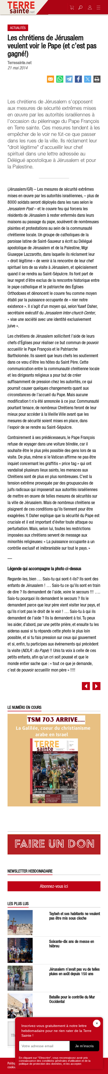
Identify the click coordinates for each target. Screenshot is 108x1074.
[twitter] (87, 81)
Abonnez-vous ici (54, 886)
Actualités (18, 28)
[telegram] (69, 81)
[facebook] (78, 81)
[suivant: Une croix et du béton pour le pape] (96, 686)
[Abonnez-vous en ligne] (70, 7)
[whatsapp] (59, 81)
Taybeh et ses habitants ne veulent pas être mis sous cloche (74, 915)
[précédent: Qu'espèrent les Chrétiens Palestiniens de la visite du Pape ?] (86, 686)
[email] (50, 81)
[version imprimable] (96, 81)
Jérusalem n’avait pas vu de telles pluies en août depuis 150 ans (74, 971)
